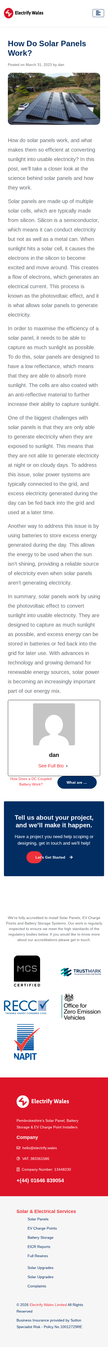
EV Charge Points (42, 1228)
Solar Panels (38, 1219)
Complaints (37, 1286)
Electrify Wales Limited (48, 1305)
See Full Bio (51, 765)
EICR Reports (39, 1247)
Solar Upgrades (40, 1268)
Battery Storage (40, 1237)
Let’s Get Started (50, 857)
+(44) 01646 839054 (40, 1180)
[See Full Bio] (67, 766)
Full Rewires (38, 1256)
